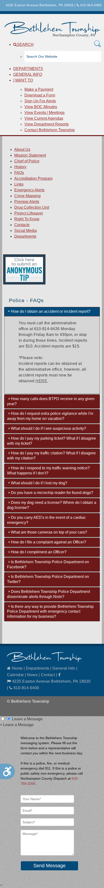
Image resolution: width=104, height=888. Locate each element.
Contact (48, 675)
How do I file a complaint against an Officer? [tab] (48, 542)
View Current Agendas (43, 118)
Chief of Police (26, 161)
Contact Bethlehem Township (49, 130)
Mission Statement (30, 155)
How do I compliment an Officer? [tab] (39, 552)
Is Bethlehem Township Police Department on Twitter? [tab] (48, 579)
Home (17, 668)
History (20, 167)
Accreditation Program (33, 178)
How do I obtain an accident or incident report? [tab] (50, 311)
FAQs (19, 173)
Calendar (15, 675)
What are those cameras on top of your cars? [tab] (49, 532)
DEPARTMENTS (28, 69)
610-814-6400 (90, 5)
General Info (63, 668)
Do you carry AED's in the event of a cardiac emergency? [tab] (46, 520)
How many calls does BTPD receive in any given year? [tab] (51, 401)
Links (18, 184)
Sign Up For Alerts (40, 101)
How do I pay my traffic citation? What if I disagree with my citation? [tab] (51, 455)
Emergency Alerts (29, 190)
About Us (22, 149)
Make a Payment (38, 89)
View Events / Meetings (44, 113)
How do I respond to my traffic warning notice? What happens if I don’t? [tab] (48, 470)
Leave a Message (27, 719)
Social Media (25, 231)
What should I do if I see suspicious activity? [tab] (48, 428)
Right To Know (26, 219)
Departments (25, 236)
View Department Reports (46, 124)
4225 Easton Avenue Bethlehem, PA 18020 (51, 681)
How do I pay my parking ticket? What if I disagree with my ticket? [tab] (51, 440)
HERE (41, 381)
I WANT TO (23, 80)
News (32, 675)
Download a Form (39, 95)
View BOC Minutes (40, 107)
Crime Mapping (27, 196)
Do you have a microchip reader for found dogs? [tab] (52, 493)
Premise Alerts (26, 202)
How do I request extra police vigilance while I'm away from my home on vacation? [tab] (50, 416)
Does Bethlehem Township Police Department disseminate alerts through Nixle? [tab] (48, 594)
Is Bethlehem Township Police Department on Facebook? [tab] (48, 564)
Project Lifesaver (28, 213)
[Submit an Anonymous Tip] (24, 283)
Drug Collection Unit (31, 207)
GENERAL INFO (27, 74)
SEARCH (25, 44)
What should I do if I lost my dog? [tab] (39, 483)
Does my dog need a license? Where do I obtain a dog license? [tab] (51, 505)
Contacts (22, 225)
